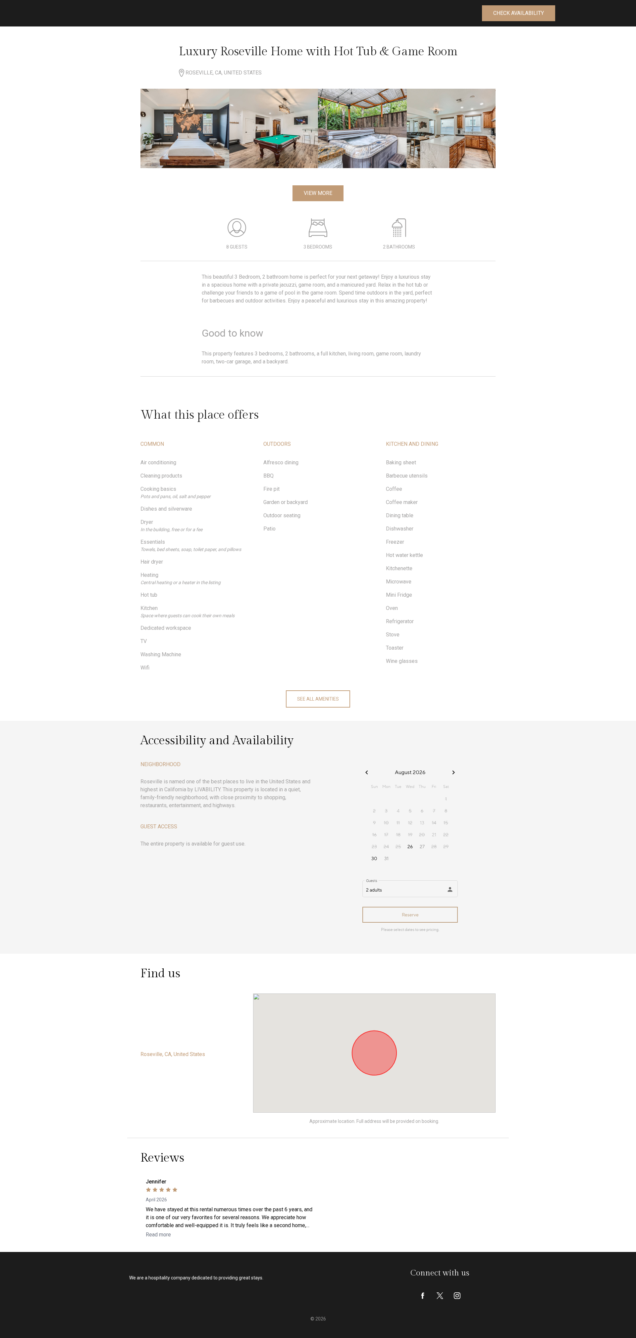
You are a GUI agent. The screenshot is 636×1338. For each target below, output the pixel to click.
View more (318, 193)
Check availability (518, 13)
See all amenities (318, 699)
